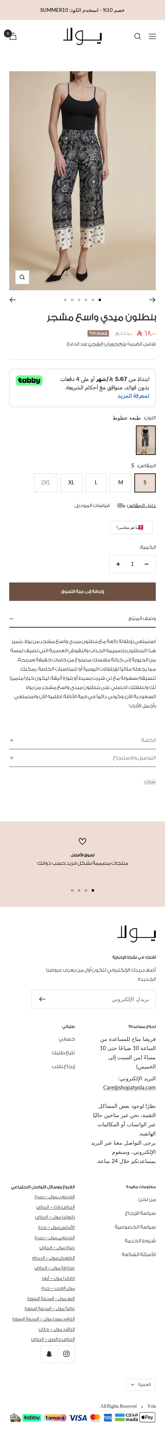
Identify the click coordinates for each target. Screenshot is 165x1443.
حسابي (67, 1039)
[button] (82, 619)
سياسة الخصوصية (135, 1227)
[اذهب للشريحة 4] (79, 300)
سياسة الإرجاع (140, 1213)
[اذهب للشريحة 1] (100, 300)
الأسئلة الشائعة (139, 1254)
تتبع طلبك (63, 1052)
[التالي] (12, 300)
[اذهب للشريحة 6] (65, 300)
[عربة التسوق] (13, 36)
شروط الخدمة (140, 1240)
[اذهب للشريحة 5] (72, 300)
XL (71, 482)
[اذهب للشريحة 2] (93, 300)
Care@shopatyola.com (129, 1087)
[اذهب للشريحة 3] (86, 300)
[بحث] (137, 36)
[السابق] (152, 300)
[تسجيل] (42, 999)
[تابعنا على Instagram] (66, 1354)
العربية (144, 1384)
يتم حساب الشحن (107, 344)
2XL (45, 482)
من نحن (147, 1199)
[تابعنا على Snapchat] (49, 1354)
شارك (150, 781)
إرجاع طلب (63, 1066)
